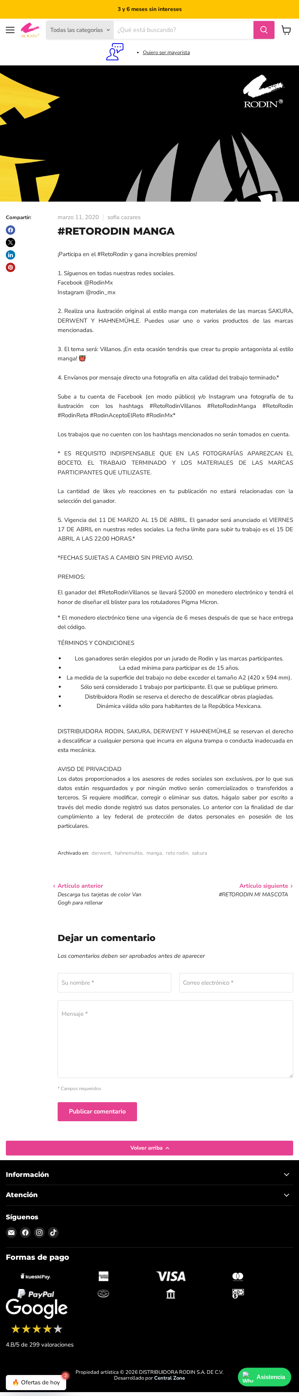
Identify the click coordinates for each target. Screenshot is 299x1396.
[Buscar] (263, 30)
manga (154, 853)
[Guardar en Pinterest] (10, 267)
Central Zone (169, 1378)
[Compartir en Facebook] (10, 230)
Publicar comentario (97, 1111)
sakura (199, 853)
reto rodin (177, 853)
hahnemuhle (128, 853)
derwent (101, 853)
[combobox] (183, 30)
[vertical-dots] (37, 1332)
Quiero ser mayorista (166, 52)
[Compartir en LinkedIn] (10, 255)
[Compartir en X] (10, 242)
